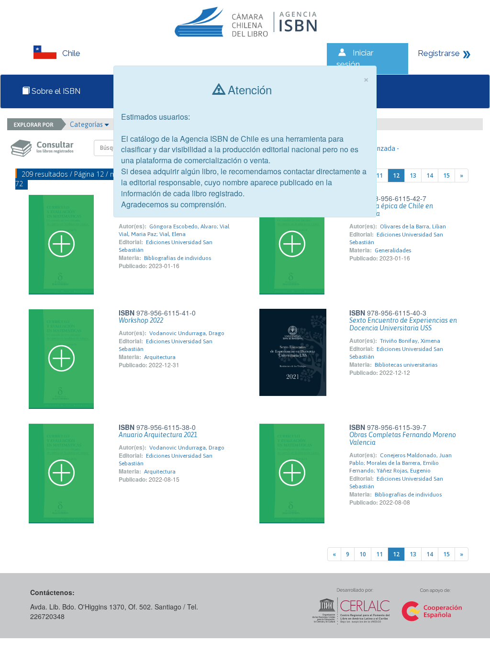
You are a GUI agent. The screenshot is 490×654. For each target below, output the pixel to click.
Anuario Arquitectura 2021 (158, 435)
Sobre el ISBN (55, 91)
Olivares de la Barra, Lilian (413, 226)
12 (396, 175)
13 (413, 175)
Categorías (87, 124)
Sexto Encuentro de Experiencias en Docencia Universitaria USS (403, 324)
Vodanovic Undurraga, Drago (186, 333)
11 (379, 175)
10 (362, 554)
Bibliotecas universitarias (406, 364)
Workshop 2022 (141, 320)
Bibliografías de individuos (177, 258)
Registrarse (439, 53)
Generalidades (393, 250)
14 (429, 175)
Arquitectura (160, 357)
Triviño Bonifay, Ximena (410, 341)
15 (446, 175)
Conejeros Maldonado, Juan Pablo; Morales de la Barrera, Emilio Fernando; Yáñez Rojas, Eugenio (400, 463)
